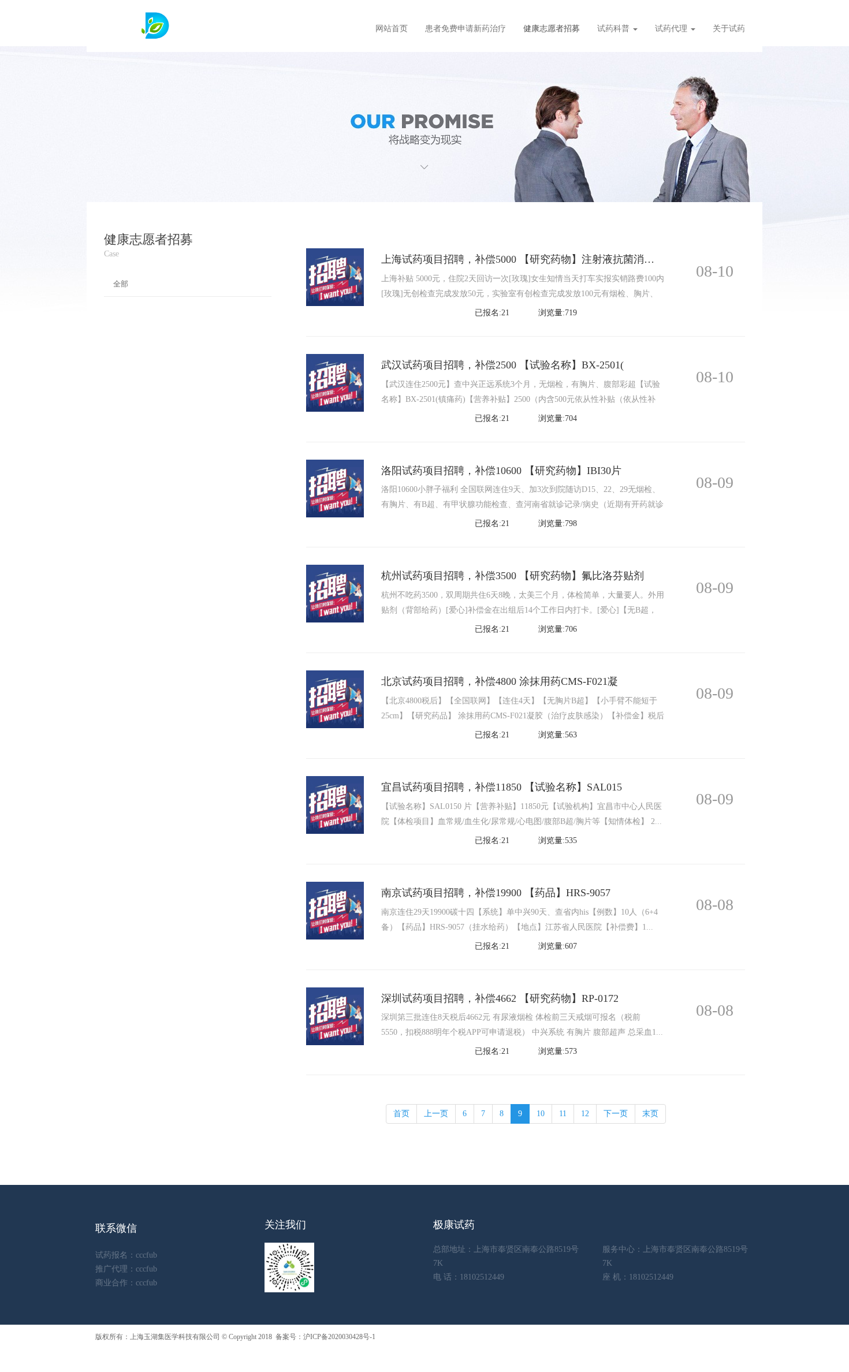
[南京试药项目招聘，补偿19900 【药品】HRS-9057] (335, 909)
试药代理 (672, 28)
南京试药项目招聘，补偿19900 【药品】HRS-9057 (495, 892)
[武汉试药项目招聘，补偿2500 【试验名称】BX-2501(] (335, 382)
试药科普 (614, 28)
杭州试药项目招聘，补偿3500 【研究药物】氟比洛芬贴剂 (512, 575)
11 (563, 1113)
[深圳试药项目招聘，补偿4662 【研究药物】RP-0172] (335, 1015)
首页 (401, 1113)
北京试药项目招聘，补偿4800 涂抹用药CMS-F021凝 (499, 681)
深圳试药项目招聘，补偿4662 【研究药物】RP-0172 (500, 998)
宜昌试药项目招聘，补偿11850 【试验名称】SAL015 (501, 787)
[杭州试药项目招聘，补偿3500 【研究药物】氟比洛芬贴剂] (335, 593)
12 (585, 1113)
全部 (120, 283)
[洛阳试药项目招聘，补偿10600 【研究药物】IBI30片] (335, 487)
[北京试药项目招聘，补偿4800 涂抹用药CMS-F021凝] (335, 698)
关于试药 (729, 28)
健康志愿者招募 (551, 28)
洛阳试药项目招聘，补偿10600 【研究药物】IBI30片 (501, 470)
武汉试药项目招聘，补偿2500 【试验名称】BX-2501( (502, 365)
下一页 (616, 1113)
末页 (650, 1113)
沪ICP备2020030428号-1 (339, 1337)
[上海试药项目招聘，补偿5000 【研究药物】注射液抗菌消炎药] (335, 276)
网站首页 (391, 28)
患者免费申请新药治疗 (465, 28)
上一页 (436, 1113)
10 (541, 1113)
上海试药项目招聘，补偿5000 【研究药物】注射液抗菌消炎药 (523, 259)
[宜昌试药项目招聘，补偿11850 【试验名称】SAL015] (335, 804)
